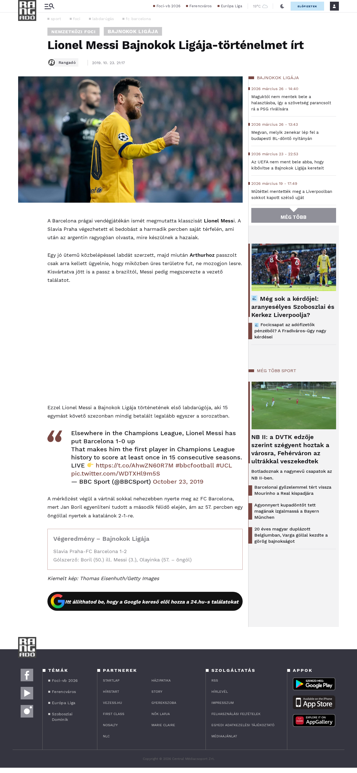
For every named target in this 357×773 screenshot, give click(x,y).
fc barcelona (138, 18)
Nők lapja (160, 714)
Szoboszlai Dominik (62, 717)
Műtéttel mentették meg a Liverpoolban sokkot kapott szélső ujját (291, 194)
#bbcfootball (194, 465)
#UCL (224, 465)
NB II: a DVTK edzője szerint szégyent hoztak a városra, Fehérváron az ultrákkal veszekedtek (290, 449)
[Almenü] (49, 6)
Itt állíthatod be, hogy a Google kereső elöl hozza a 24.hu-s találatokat (151, 602)
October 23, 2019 (178, 481)
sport (56, 18)
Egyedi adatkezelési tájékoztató (242, 725)
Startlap (111, 680)
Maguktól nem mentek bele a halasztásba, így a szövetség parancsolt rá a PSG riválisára (291, 103)
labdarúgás (103, 18)
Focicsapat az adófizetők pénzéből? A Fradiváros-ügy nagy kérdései (290, 331)
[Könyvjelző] (24, 248)
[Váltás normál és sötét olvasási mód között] (282, 6)
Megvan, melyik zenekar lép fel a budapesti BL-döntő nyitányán (285, 135)
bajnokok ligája (133, 31)
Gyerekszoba (163, 703)
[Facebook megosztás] (24, 217)
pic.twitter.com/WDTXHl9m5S (115, 473)
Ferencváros (200, 6)
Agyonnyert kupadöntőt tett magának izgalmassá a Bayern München (286, 511)
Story (156, 692)
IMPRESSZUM (222, 703)
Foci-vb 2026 (168, 6)
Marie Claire (163, 725)
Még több (294, 217)
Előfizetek (307, 6)
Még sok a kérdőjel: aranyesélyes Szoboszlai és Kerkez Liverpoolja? (292, 306)
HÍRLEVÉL (219, 692)
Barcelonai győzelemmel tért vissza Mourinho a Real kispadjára (292, 490)
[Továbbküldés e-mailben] (24, 232)
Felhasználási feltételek (235, 714)
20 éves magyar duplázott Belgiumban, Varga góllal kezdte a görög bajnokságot (291, 535)
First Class (113, 714)
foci (77, 18)
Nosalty (110, 725)
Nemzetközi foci (73, 31)
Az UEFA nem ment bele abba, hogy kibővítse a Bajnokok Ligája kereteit (287, 165)
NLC (106, 736)
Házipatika (161, 680)
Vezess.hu (112, 703)
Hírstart (111, 692)
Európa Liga (231, 6)
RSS (214, 680)
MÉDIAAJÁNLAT (224, 736)
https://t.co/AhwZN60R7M (134, 465)
